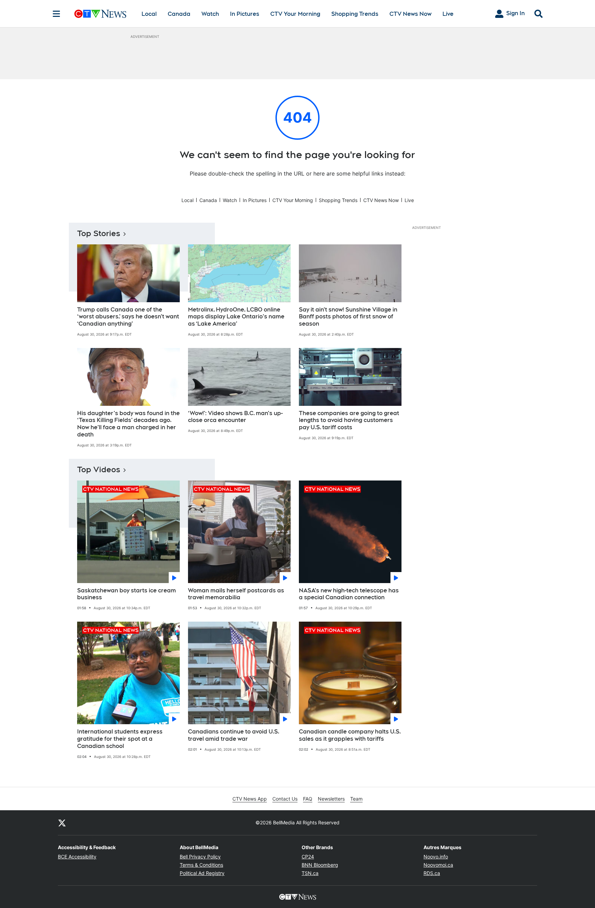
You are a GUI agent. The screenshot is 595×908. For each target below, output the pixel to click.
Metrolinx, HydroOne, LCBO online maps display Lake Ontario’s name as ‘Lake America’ (236, 316)
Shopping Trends (354, 14)
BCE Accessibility (77, 856)
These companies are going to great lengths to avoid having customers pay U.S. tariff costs (349, 420)
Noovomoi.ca (438, 865)
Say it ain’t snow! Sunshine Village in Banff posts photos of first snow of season (348, 316)
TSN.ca (310, 873)
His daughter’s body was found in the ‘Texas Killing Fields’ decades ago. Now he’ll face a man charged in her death (128, 424)
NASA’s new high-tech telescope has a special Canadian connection (349, 594)
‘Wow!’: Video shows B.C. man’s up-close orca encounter (235, 417)
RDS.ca (432, 873)
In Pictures (244, 14)
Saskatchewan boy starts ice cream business (126, 594)
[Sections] (56, 14)
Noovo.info (436, 856)
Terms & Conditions (201, 865)
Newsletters (331, 799)
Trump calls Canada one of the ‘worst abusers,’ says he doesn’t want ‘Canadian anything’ (128, 316)
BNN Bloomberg (320, 865)
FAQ (307, 799)
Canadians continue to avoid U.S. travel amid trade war (233, 735)
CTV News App (249, 799)
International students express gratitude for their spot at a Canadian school (120, 738)
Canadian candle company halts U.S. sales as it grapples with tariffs (350, 735)
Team (356, 799)
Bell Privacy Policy (200, 856)
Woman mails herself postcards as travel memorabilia (236, 594)
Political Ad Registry (202, 873)
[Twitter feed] (62, 823)
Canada (179, 14)
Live (447, 14)
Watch (210, 14)
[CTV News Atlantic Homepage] (100, 14)
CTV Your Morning (295, 14)
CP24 (308, 856)
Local (149, 14)
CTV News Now (410, 14)
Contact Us (285, 799)
